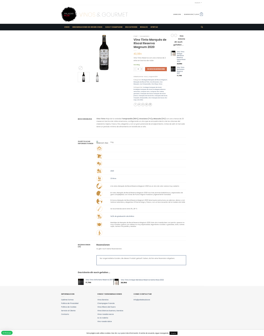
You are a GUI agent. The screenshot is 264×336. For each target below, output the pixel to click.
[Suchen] (202, 27)
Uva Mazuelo (144, 36)
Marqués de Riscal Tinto (141, 82)
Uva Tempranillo (145, 84)
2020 (112, 171)
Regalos (144, 27)
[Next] (127, 52)
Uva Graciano (154, 82)
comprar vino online (157, 91)
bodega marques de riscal (152, 87)
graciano (137, 93)
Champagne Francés (106, 303)
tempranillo (144, 98)
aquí (119, 333)
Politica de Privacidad (69, 303)
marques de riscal (146, 93)
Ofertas (154, 27)
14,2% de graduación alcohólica (122, 216)
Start (136, 36)
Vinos (67, 27)
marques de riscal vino (146, 95)
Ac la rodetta (102, 318)
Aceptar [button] (173, 333)
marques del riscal (161, 95)
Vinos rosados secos (105, 314)
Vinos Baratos (102, 300)
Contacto (65, 314)
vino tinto (140, 100)
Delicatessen (131, 27)
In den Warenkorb (156, 69)
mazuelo (136, 98)
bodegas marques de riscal (143, 89)
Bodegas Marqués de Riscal (151, 80)
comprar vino (145, 91)
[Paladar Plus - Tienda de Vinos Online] (94, 14)
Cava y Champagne (114, 27)
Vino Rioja (154, 84)
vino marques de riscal (156, 98)
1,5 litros (113, 178)
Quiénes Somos (67, 300)
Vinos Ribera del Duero (106, 307)
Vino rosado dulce (104, 321)
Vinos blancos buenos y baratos (110, 310)
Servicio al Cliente (68, 310)
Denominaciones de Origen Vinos (87, 27)
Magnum (164, 80)
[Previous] (81, 52)
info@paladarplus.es (142, 300)
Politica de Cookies (68, 307)
